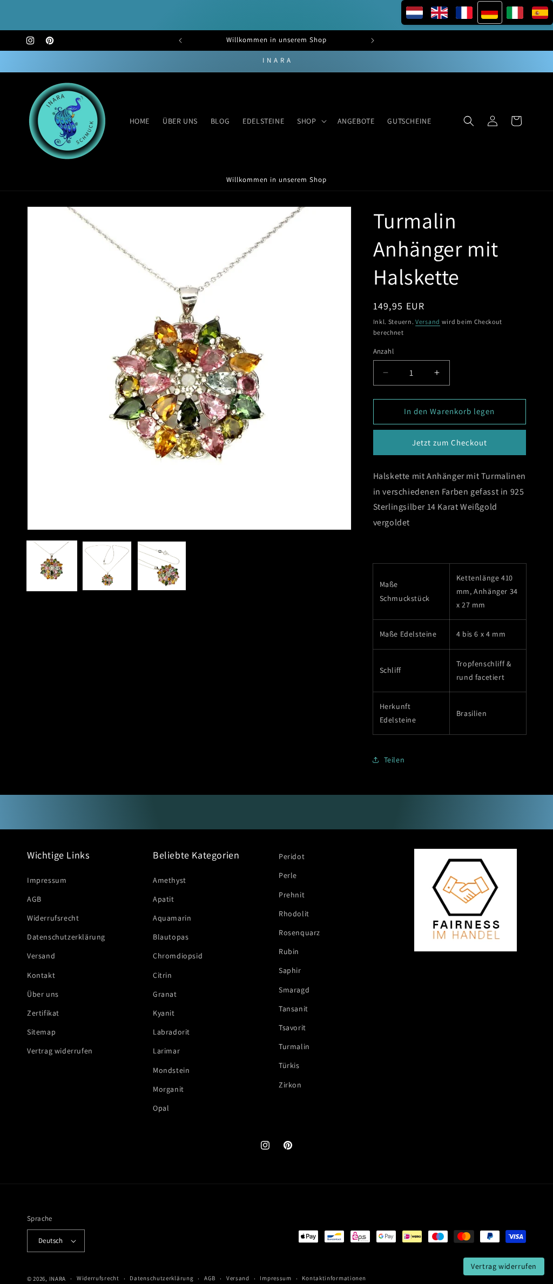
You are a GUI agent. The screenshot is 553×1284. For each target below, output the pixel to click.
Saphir (290, 970)
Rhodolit (294, 913)
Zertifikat (43, 1013)
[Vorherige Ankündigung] (180, 40)
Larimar (166, 1051)
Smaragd (294, 990)
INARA (57, 1278)
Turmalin (294, 1046)
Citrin (162, 975)
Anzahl (383, 351)
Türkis (289, 1065)
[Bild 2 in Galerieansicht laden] (107, 566)
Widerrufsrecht (53, 918)
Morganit (168, 1089)
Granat (165, 994)
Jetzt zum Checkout (449, 442)
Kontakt (41, 975)
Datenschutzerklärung (66, 937)
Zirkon (290, 1085)
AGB (34, 899)
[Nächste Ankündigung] (373, 40)
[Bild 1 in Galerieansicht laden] (52, 566)
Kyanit (164, 1013)
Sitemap (41, 1032)
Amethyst (169, 880)
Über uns (43, 994)
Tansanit (293, 1008)
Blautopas (170, 937)
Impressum (46, 880)
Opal (161, 1108)
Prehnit (292, 895)
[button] (311, 121)
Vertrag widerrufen (60, 1051)
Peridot (292, 856)
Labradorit (171, 1032)
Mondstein (171, 1070)
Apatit (163, 899)
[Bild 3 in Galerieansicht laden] (162, 566)
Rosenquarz (299, 932)
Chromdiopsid (178, 956)
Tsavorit (292, 1027)
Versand (427, 321)
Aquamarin (172, 918)
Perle (288, 875)
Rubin (289, 951)
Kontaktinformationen (334, 1278)
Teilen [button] (394, 760)
